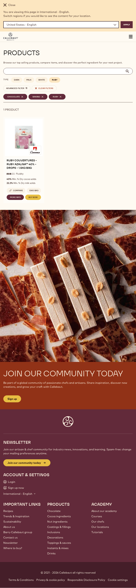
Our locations (100, 527)
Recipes (8, 511)
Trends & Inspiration (16, 516)
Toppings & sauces (59, 542)
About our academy (104, 511)
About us (9, 527)
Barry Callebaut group (17, 532)
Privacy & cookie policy (50, 580)
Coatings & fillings (59, 527)
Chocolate (54, 511)
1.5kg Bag (33, 190)
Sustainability (12, 521)
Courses (96, 516)
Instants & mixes (57, 548)
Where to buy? (12, 548)
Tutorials (97, 532)
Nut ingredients (57, 521)
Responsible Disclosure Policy (86, 580)
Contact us (10, 537)
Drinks (51, 553)
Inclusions (53, 532)
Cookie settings (118, 580)
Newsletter (10, 542)
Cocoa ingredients (59, 516)
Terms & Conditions (21, 580)
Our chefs (97, 521)
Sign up (12, 399)
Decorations (55, 537)
